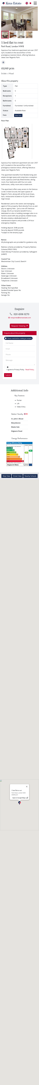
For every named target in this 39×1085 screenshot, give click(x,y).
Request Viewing (18, 326)
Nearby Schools (30, 476)
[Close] (26, 786)
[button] (19, 803)
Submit (8, 375)
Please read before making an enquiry (19, 338)
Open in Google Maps (19, 798)
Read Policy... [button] (30, 369)
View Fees (18, 115)
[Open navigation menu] (35, 3)
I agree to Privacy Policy (20, 369)
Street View (17, 476)
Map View (6, 476)
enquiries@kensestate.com (21, 318)
